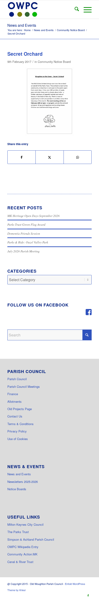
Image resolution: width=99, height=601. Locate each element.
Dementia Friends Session (23, 233)
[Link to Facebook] (88, 595)
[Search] (74, 9)
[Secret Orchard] (49, 101)
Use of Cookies (17, 439)
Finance (12, 394)
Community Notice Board (54, 61)
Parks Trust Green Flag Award (26, 224)
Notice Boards (16, 489)
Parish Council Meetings (23, 386)
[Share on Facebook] (21, 157)
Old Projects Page (19, 409)
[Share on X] (49, 157)
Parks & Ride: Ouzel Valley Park (27, 242)
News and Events (21, 25)
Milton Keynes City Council (25, 524)
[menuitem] (74, 9)
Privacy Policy (17, 431)
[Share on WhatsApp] (77, 157)
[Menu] (85, 9)
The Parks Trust (18, 532)
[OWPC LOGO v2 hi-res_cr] (41, 9)
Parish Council (17, 379)
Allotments (14, 401)
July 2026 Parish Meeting (23, 251)
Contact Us (14, 416)
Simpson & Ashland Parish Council (30, 539)
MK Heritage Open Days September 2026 (33, 215)
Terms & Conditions (20, 424)
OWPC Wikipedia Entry (22, 547)
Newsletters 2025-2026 (22, 481)
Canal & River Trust (20, 562)
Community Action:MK (22, 554)
